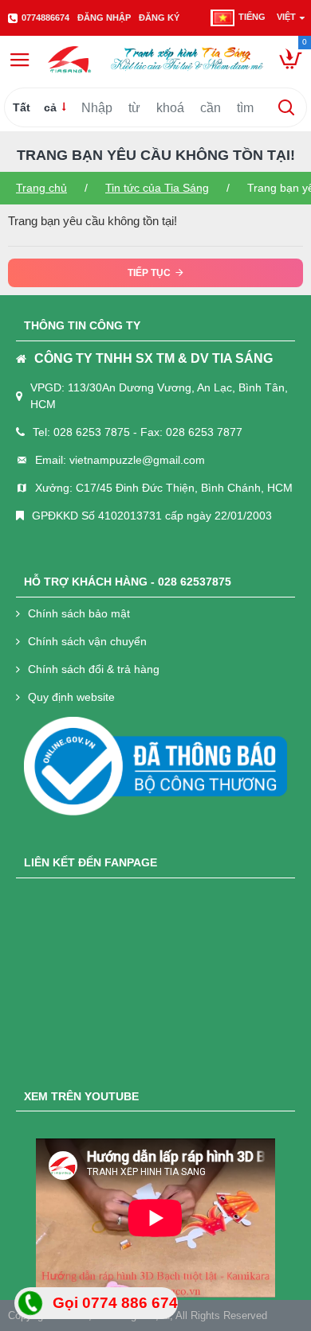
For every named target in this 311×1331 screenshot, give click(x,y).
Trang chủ (41, 187)
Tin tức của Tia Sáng (157, 187)
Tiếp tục (149, 272)
